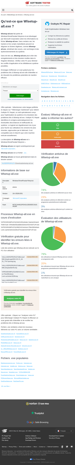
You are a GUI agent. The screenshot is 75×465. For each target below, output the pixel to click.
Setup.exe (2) (24, 339)
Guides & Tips (6, 438)
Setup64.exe (61, 79)
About (35, 446)
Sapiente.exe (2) (33, 339)
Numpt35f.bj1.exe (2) (22, 333)
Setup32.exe (53, 79)
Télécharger (20, 95)
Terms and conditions (25, 446)
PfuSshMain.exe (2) (6, 342)
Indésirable (57, 137)
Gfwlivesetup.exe (55, 83)
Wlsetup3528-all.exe (47, 72)
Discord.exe (4, 372)
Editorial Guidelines (53, 446)
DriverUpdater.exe (21, 375)
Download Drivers (30, 440)
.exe (25, 153)
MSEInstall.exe (65, 83)
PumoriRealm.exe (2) (20, 352)
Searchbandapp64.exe (20, 369)
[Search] (72, 10)
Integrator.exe (28, 363)
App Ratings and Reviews (33, 438)
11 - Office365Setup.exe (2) (9, 348)
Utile (57, 128)
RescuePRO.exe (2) (7, 352)
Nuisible (57, 146)
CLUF (23, 99)
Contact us (42, 446)
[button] (37, 10)
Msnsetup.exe (55, 91)
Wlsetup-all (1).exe (59, 72)
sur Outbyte (9, 99)
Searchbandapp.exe (7, 369)
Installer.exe (13, 366)
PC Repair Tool (6, 436)
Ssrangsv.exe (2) (20, 336)
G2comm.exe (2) (27, 345)
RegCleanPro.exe (18, 381)
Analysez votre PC (14, 298)
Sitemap (4, 446)
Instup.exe (31, 375)
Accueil (3, 15)
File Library (5, 440)
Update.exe (31, 369)
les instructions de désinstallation (17, 99)
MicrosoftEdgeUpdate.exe (21, 378)
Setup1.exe (44, 76)
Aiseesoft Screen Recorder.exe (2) (11, 345)
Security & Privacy (54, 438)
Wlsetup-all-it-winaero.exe (59, 87)
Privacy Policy (13, 446)
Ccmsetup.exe (45, 91)
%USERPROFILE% (8, 163)
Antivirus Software (30, 436)
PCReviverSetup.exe (7, 378)
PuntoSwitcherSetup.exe (8, 375)
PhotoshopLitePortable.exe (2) (10, 339)
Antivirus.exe (22, 366)
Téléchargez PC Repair (55, 52)
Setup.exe (29, 366)
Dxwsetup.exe (53, 76)
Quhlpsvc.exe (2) (23, 348)
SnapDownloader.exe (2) (8, 333)
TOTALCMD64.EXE (24, 372)
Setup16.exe (44, 79)
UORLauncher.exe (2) (7, 336)
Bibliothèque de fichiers (15, 15)
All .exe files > (5, 386)
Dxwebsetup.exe (46, 87)
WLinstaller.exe (62, 76)
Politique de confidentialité (29, 99)
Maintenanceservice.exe (8, 363)
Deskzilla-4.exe (13, 372)
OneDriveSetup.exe (6, 381)
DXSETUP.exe (45, 83)
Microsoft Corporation (8, 149)
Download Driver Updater (56, 436)
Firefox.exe (19, 363)
